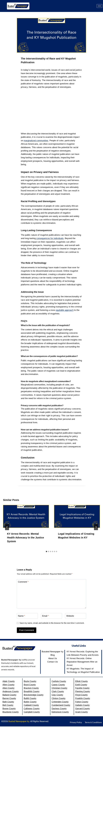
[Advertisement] (51, 110)
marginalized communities (36, 140)
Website (70, 616)
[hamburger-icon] (99, 6)
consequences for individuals (50, 238)
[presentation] (26, 516)
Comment (23, 582)
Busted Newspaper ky (18, 721)
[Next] (96, 527)
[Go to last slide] (7, 527)
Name (21, 616)
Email (45, 616)
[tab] (46, 551)
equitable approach (64, 310)
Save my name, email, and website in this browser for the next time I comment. (52, 623)
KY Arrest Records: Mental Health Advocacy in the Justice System (25, 537)
